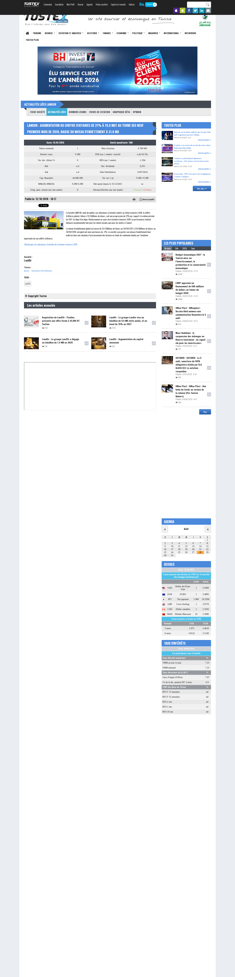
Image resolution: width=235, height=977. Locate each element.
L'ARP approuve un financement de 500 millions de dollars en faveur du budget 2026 (190, 288)
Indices (131, 4)
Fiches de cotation (99, 112)
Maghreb (153, 33)
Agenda (89, 4)
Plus (205, 412)
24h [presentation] (176, 248)
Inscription (59, 4)
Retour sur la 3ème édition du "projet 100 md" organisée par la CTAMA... (192, 133)
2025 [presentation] (184, 248)
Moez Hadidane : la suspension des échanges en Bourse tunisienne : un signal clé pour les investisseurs (190, 338)
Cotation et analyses (70, 33)
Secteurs (92, 33)
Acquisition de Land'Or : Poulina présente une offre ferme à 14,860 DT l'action (61, 321)
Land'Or (28, 283)
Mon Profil (70, 4)
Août (186, 529)
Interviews (190, 33)
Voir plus (201, 188)
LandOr (28, 260)
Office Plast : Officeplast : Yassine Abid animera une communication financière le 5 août (191, 313)
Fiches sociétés (102, 4)
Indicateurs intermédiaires (41, 270)
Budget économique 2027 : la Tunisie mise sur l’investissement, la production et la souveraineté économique (191, 261)
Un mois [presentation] (167, 248)
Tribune (37, 33)
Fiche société (37, 112)
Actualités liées (56, 112)
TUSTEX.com (32, 4)
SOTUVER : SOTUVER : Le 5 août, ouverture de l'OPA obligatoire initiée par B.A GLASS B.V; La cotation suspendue (189, 364)
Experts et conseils (118, 4)
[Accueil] (46, 19)
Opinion (137, 112)
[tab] (167, 248)
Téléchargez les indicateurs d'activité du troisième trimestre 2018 (50, 244)
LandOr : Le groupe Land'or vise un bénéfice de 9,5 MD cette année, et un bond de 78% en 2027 (128, 321)
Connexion (48, 4)
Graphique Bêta (121, 112)
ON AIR (149, 4)
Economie (122, 33)
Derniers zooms (77, 112)
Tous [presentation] (193, 248)
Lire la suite (203, 139)
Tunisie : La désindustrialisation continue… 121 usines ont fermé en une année (191, 161)
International (172, 33)
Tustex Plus (32, 39)
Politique (137, 33)
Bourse (80, 4)
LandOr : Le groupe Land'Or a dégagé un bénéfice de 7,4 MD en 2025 (60, 340)
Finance (107, 33)
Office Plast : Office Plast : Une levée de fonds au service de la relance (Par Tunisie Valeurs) (191, 391)
